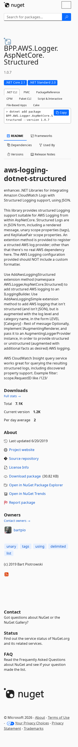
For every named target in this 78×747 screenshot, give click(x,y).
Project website (21, 449)
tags (25, 546)
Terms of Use (59, 717)
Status (11, 633)
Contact (12, 612)
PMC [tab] (27, 92)
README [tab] (16, 136)
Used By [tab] (48, 145)
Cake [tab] (36, 105)
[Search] (66, 17)
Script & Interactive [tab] (50, 99)
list (8, 553)
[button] (61, 113)
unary (11, 546)
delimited (58, 546)
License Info (19, 467)
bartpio (20, 530)
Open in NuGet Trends (27, 493)
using (39, 546)
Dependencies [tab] (21, 145)
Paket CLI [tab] (25, 99)
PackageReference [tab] (48, 92)
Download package (25, 476)
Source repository (24, 458)
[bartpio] (8, 530)
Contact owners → (17, 521)
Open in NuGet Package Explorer (36, 485)
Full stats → (12, 396)
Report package (22, 502)
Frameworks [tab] (43, 136)
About (40, 717)
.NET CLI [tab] (11, 92)
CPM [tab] (9, 99)
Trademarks (34, 728)
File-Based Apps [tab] (16, 105)
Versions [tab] (16, 154)
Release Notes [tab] (44, 154)
